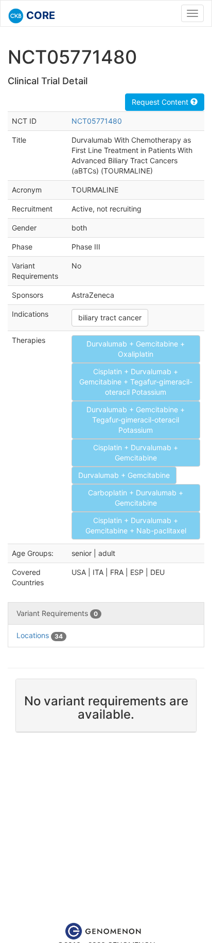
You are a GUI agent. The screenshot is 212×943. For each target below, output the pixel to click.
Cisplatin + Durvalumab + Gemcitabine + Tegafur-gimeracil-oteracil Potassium (135, 381)
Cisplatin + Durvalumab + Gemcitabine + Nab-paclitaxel (135, 525)
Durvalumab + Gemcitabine (124, 475)
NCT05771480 (97, 121)
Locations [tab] (39, 635)
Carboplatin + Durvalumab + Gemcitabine (135, 497)
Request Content (161, 102)
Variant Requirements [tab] (57, 613)
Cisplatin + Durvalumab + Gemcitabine (135, 452)
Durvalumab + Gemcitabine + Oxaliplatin (135, 348)
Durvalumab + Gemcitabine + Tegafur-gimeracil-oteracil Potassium (135, 419)
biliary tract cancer (110, 317)
